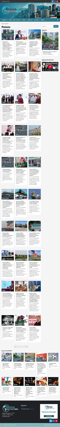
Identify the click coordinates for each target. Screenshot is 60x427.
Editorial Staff (10, 50)
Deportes (30, 19)
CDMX (14, 19)
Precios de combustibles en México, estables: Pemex (7, 329)
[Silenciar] (55, 70)
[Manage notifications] (3, 424)
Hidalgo (34, 37)
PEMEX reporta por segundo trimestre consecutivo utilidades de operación (21, 295)
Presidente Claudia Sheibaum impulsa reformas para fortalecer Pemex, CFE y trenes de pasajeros (7, 140)
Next (27, 346)
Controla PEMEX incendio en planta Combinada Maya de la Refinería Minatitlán (20, 234)
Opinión (42, 19)
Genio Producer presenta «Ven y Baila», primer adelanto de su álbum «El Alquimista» (17, 390)
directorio (31, 409)
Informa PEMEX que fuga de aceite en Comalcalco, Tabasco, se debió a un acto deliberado (20, 265)
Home (3, 23)
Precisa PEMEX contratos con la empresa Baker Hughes (34, 329)
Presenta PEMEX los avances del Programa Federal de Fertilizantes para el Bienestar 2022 (7, 295)
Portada (34, 166)
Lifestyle (36, 19)
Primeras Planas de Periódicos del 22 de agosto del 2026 (30, 364)
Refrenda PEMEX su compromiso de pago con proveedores (7, 170)
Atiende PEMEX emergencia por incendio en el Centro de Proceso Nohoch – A (7, 234)
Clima (3, 360)
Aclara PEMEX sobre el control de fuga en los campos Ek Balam (34, 202)
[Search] (57, 20)
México (10, 19)
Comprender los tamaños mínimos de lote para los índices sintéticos (53, 389)
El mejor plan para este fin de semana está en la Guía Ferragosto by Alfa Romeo (41, 390)
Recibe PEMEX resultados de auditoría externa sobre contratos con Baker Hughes (21, 329)
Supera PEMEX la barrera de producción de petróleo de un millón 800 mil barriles (34, 234)
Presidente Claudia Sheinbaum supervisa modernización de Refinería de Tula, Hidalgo (33, 44)
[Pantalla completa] (56, 70)
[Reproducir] (43, 70)
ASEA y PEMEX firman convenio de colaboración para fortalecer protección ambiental (7, 76)
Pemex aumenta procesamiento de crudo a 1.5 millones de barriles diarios (21, 43)
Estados (18, 19)
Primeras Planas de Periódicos (29, 359)
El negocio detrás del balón (52, 364)
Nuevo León (39, 360)
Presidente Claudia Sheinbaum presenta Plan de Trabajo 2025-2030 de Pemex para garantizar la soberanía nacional (34, 76)
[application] (50, 66)
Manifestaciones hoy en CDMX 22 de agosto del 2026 (50, 52)
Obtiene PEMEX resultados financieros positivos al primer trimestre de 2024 (21, 171)
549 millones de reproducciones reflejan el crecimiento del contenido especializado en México (29, 391)
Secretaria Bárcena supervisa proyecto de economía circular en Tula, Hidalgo (34, 107)
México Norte (39, 359)
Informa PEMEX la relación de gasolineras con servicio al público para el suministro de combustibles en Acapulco (34, 172)
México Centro (31, 38)
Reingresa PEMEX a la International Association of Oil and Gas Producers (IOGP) (20, 139)
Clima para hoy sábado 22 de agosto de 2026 (5, 364)
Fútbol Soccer (51, 359)
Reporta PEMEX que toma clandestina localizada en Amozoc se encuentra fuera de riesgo (34, 265)
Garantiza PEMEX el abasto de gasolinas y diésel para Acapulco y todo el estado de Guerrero (20, 204)
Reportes (4, 19)
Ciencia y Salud (5, 384)
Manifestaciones (46, 48)
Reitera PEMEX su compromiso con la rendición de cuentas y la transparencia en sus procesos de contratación (7, 265)
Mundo (23, 19)
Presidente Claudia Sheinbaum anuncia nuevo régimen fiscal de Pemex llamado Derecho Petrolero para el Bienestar (21, 108)
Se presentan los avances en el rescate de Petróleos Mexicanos (34, 138)
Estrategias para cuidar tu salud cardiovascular (6, 389)
